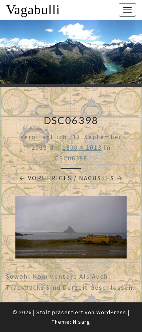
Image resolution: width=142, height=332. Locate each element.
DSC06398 (71, 158)
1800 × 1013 (82, 147)
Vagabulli (33, 9)
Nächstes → (101, 178)
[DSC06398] (71, 230)
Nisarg (81, 321)
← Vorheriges (45, 178)
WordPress (111, 312)
